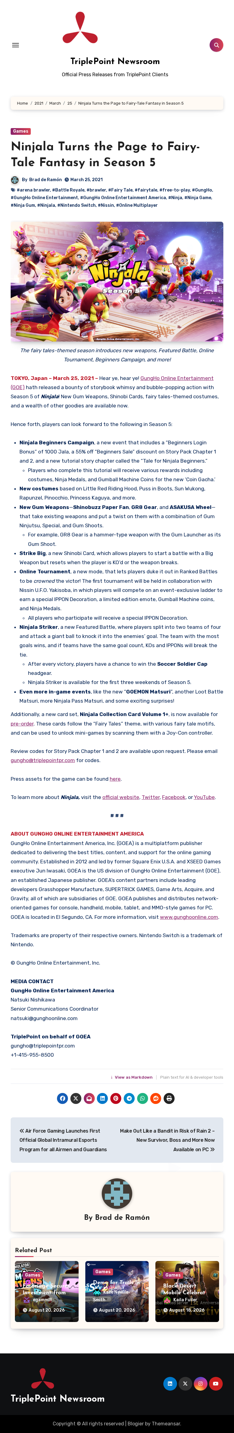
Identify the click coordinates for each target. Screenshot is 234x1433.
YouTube (204, 797)
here (115, 779)
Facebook (174, 797)
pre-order (22, 724)
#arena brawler (33, 190)
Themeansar (166, 1424)
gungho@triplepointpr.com (43, 760)
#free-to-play (174, 190)
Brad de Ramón (45, 179)
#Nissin (106, 205)
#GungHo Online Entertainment (44, 197)
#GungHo (202, 190)
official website (120, 797)
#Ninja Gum (23, 205)
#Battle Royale (68, 190)
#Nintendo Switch (76, 205)
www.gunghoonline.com (189, 917)
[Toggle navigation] (15, 45)
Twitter (151, 797)
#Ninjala (46, 205)
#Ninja (175, 197)
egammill (42, 1299)
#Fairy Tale (120, 190)
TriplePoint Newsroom (115, 62)
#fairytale (146, 190)
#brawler (96, 190)
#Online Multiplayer (137, 205)
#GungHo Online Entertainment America (123, 197)
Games (20, 131)
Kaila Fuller (185, 1299)
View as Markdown (132, 1077)
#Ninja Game (197, 197)
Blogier (136, 1424)
